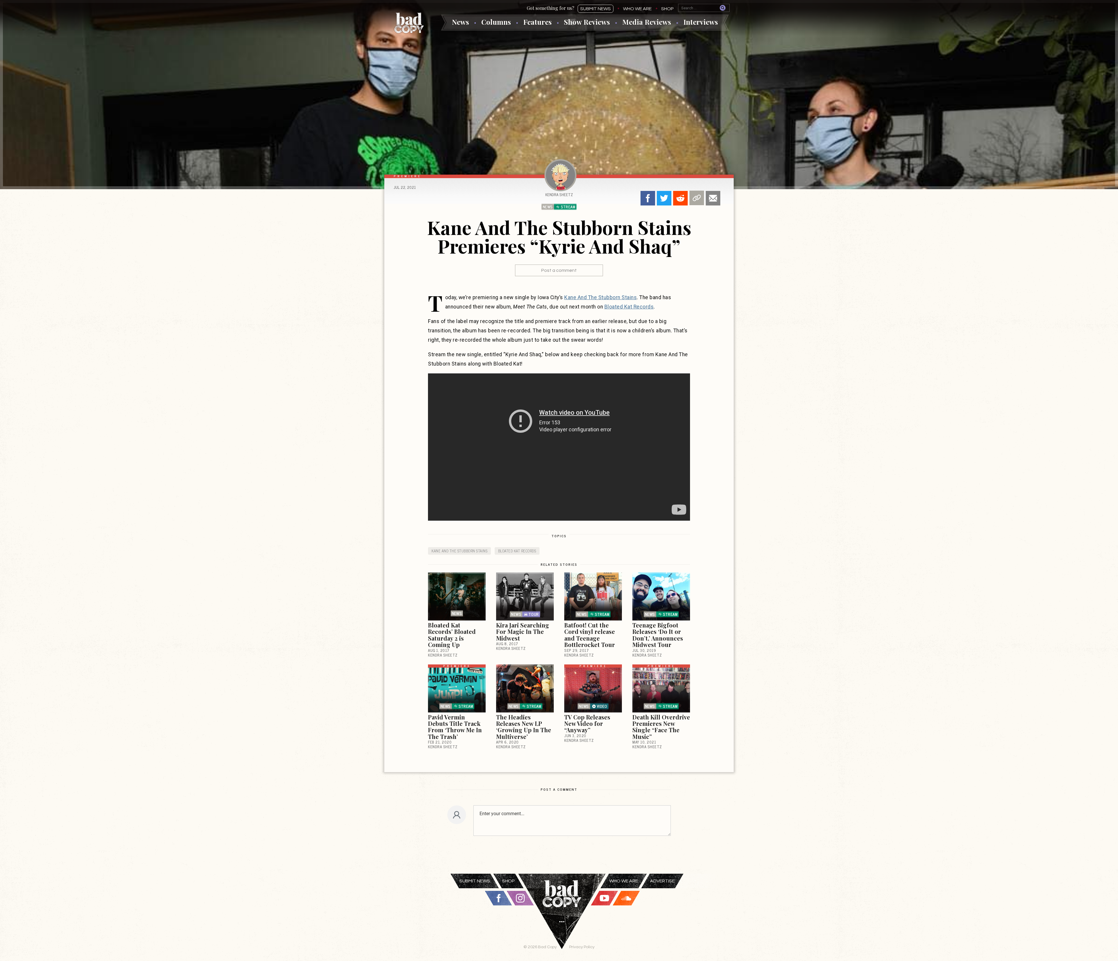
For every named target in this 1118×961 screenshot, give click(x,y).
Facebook (648, 198)
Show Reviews (587, 21)
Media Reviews (646, 21)
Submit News (595, 8)
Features (537, 21)
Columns (496, 21)
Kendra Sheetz (559, 195)
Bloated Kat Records (629, 307)
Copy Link (696, 198)
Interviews (700, 21)
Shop (667, 8)
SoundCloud (626, 898)
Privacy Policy (582, 947)
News (460, 21)
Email (713, 198)
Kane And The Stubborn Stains (600, 297)
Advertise (662, 881)
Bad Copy (409, 23)
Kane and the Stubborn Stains (459, 551)
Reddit (680, 198)
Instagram (520, 898)
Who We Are (637, 8)
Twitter (664, 198)
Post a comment (559, 270)
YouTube (604, 898)
